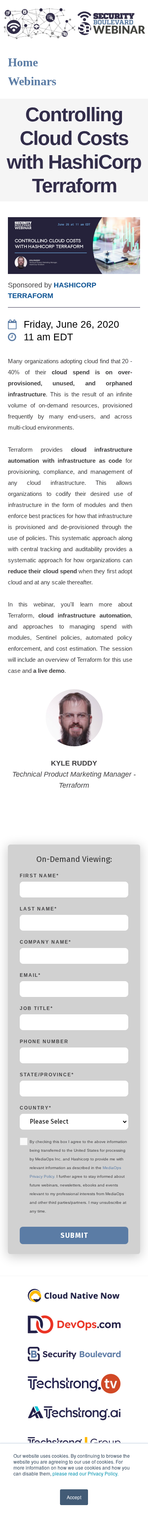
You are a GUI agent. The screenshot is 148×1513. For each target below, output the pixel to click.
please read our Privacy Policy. (85, 1473)
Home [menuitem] (23, 62)
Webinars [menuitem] (32, 81)
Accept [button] (74, 1497)
